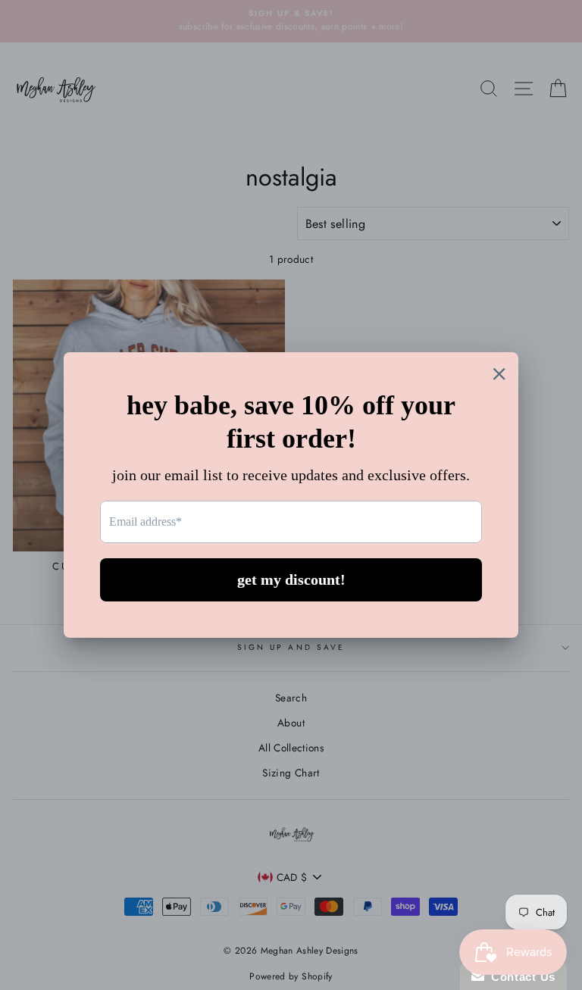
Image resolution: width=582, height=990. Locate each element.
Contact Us (519, 976)
